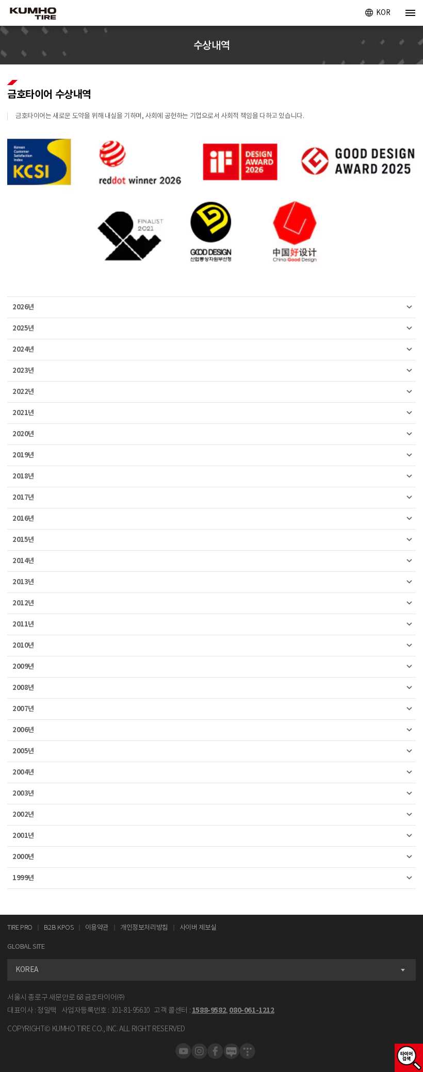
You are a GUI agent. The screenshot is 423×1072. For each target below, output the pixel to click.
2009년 (23, 666)
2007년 (23, 708)
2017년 (23, 497)
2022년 (23, 391)
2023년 (23, 370)
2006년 (23, 729)
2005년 (23, 751)
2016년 (23, 518)
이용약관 (97, 927)
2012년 (23, 603)
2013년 (23, 582)
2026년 (23, 307)
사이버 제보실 (198, 927)
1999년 (23, 877)
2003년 (23, 793)
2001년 (23, 835)
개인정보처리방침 (144, 927)
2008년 (23, 687)
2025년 (23, 328)
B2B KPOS (59, 927)
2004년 (23, 772)
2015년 (23, 539)
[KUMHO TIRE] (29, 14)
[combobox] (211, 970)
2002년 (23, 814)
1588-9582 (209, 1010)
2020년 (23, 434)
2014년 (23, 560)
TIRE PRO (19, 927)
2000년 (23, 856)
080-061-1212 (251, 1010)
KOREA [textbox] (27, 969)
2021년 (23, 412)
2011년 (23, 624)
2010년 (23, 645)
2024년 (23, 349)
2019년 (23, 455)
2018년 (23, 476)
